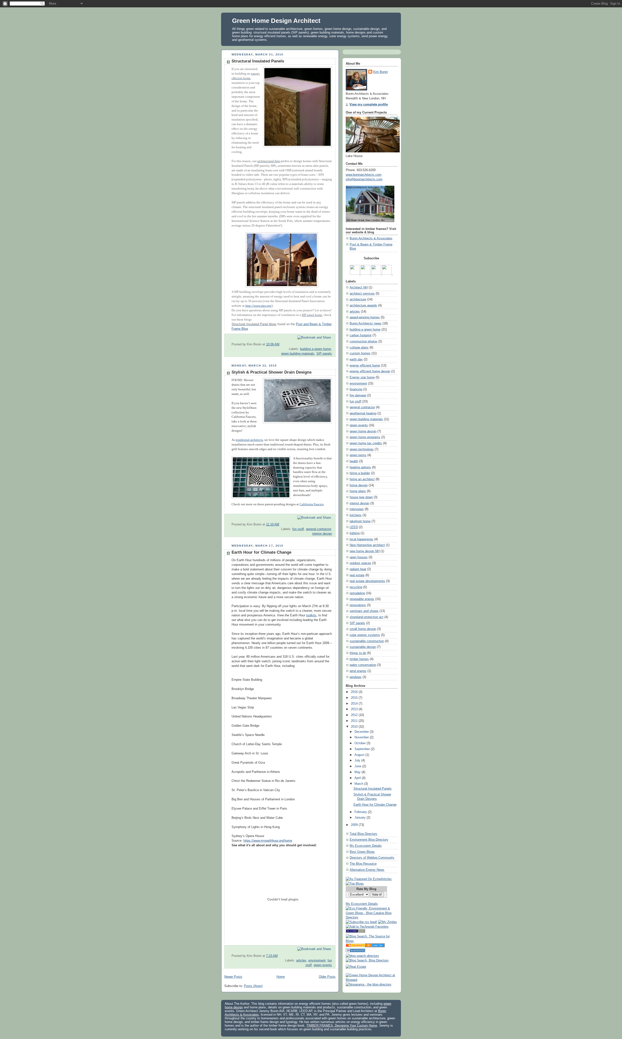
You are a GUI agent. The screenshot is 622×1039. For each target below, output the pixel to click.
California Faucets (312, 504)
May (358, 772)
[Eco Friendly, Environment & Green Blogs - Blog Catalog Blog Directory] (372, 917)
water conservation (363, 665)
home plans (358, 491)
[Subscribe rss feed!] (361, 922)
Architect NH (359, 287)
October (360, 743)
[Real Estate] (356, 967)
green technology (362, 449)
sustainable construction (367, 641)
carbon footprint (360, 335)
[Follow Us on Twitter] (376, 273)
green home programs (365, 437)
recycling (356, 587)
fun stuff (298, 529)
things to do (358, 653)
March (359, 784)
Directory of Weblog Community (372, 857)
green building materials (297, 353)
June (358, 766)
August (359, 755)
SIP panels (324, 353)
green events (323, 965)
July (357, 760)
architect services (362, 293)
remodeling (357, 593)
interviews (357, 509)
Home (280, 976)
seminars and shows (364, 611)
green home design (363, 431)
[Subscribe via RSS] (355, 273)
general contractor (318, 529)
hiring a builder (360, 473)
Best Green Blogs (362, 852)
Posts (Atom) (253, 986)
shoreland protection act (366, 617)
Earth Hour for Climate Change (261, 552)
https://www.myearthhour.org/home (267, 840)
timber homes (359, 659)
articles (301, 960)
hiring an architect (362, 479)
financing (356, 389)
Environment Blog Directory (369, 839)
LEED (354, 527)
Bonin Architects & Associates (371, 238)
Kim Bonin (380, 72)
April (358, 778)
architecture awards (363, 305)
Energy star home (362, 377)
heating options (360, 467)
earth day (356, 359)
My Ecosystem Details (366, 845)
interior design (322, 533)
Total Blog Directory (363, 834)
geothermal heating (363, 413)
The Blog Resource (363, 863)
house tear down (361, 497)
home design (359, 485)
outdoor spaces (360, 563)
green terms (358, 455)
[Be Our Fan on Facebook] (387, 273)
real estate (357, 575)
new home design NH (365, 551)
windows (356, 677)
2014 (355, 703)
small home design (363, 629)
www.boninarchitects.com (363, 174)
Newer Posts (233, 976)
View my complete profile (368, 104)
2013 (355, 709)
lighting (355, 533)
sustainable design (363, 647)
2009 (355, 825)
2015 (355, 697)
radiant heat (358, 569)
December (362, 731)
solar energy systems (365, 635)
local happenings (361, 539)
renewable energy (362, 599)
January (360, 817)
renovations (358, 605)
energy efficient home (365, 365)
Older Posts (327, 976)
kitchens (356, 515)
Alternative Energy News (367, 870)
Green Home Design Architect (276, 20)
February (361, 812)
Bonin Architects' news (365, 323)
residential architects (249, 440)
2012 (355, 715)
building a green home (315, 349)
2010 (355, 726)
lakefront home (360, 521)
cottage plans (359, 347)
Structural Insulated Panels (258, 61)
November (362, 737)
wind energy (358, 671)
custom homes (360, 353)
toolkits (311, 615)
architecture (358, 299)
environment (317, 960)
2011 (355, 721)
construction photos (363, 341)
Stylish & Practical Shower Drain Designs (271, 372)
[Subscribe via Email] (366, 273)
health (354, 461)
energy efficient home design (370, 371)
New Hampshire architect (367, 545)
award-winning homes (365, 317)
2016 (355, 692)
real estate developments (367, 581)
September (362, 749)
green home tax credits (366, 443)
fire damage (358, 395)
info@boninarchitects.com (364, 179)
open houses (359, 557)
